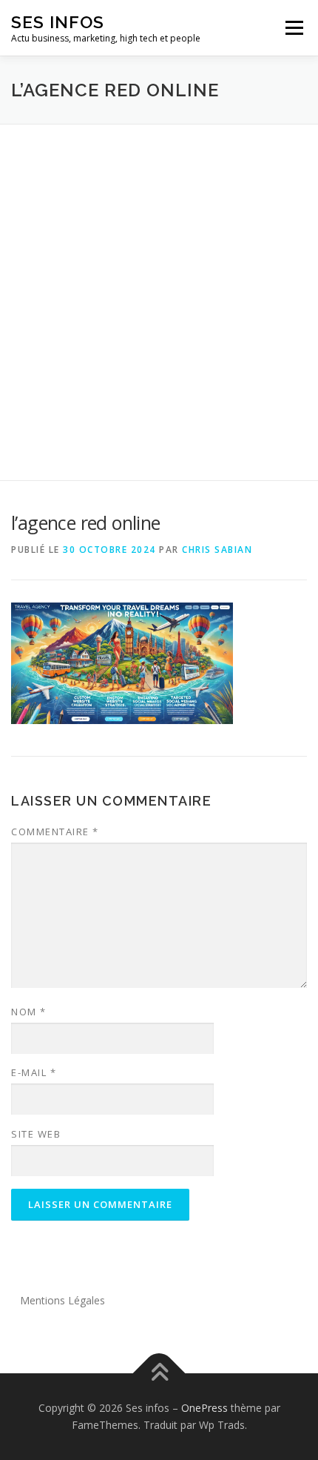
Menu (293, 27)
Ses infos (57, 22)
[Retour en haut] (159, 1373)
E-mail (33, 1072)
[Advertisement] (159, 291)
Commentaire (55, 831)
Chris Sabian (217, 549)
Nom (29, 1011)
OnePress (204, 1408)
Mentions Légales (62, 1300)
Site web (36, 1134)
